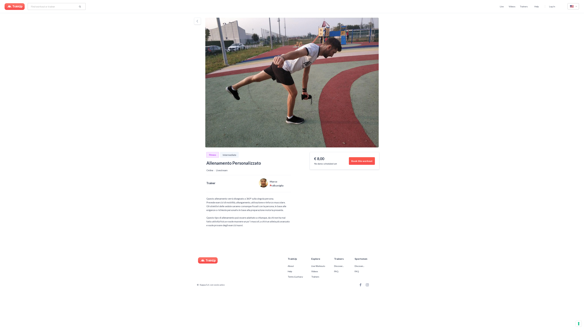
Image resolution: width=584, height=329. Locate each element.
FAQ (336, 271)
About (291, 266)
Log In (552, 6)
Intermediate (229, 154)
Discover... (339, 266)
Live (502, 6)
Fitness (212, 155)
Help (536, 6)
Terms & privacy (295, 277)
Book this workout (361, 160)
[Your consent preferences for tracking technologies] (579, 324)
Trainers (524, 6)
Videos (512, 6)
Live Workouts (318, 266)
